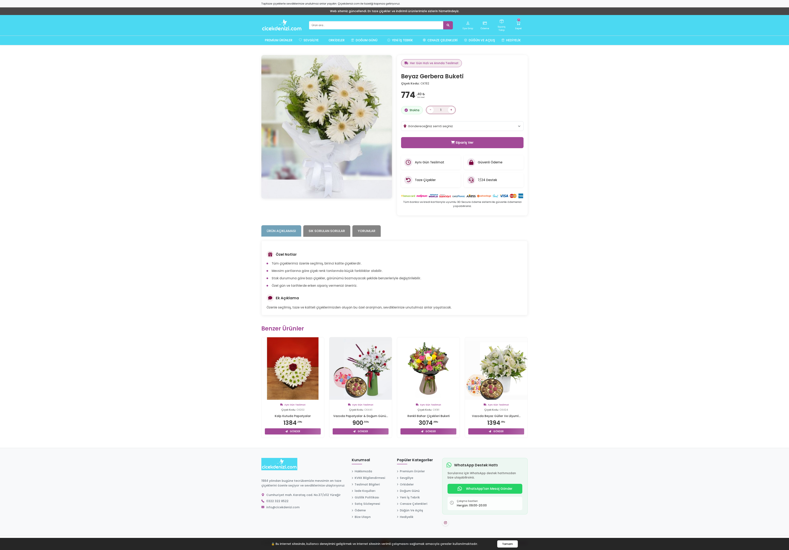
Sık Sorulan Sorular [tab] (327, 231)
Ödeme (360, 510)
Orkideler (337, 40)
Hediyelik (513, 40)
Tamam (507, 544)
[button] (323, 40)
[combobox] (465, 126)
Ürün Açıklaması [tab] (281, 231)
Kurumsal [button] (361, 460)
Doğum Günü (366, 40)
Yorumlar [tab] (366, 231)
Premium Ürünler (278, 40)
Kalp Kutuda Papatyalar (293, 416)
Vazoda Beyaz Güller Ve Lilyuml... (496, 416)
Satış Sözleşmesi (367, 504)
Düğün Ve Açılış (481, 40)
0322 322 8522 (277, 501)
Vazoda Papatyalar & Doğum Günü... (360, 416)
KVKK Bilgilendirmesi (370, 478)
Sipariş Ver (464, 142)
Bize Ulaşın (363, 517)
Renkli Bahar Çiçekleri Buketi (428, 416)
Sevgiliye (311, 40)
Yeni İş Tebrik (402, 40)
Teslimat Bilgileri (367, 484)
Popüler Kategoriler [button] (415, 460)
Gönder (294, 431)
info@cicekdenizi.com (283, 507)
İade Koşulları (365, 491)
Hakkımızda (363, 471)
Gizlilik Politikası (367, 497)
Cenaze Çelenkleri (442, 40)
